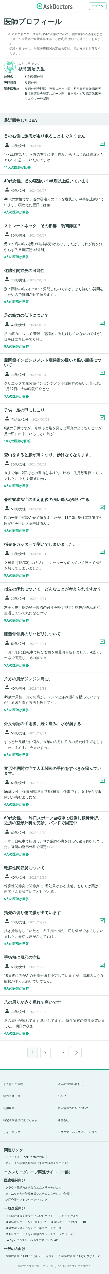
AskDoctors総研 (34, 1157)
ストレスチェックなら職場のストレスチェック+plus (39, 1234)
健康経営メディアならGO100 (69, 1222)
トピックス (13, 1157)
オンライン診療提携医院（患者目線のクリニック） (38, 1163)
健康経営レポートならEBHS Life (26, 1222)
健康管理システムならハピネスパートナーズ (33, 1228)
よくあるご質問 (13, 1084)
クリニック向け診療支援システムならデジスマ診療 (38, 1193)
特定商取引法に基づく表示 (20, 1120)
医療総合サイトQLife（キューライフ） (30, 1256)
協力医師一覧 (11, 1096)
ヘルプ (62, 1096)
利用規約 (8, 1108)
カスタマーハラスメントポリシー (79, 1132)
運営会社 (63, 1120)
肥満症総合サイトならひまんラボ (80, 1256)
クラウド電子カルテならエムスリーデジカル (33, 1187)
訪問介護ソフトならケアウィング (26, 1199)
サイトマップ (11, 1132)
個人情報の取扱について (73, 1108)
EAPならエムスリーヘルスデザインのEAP (32, 1240)
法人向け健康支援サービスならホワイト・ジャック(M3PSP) (44, 1216)
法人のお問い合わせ (70, 1084)
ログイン (98, 6)
